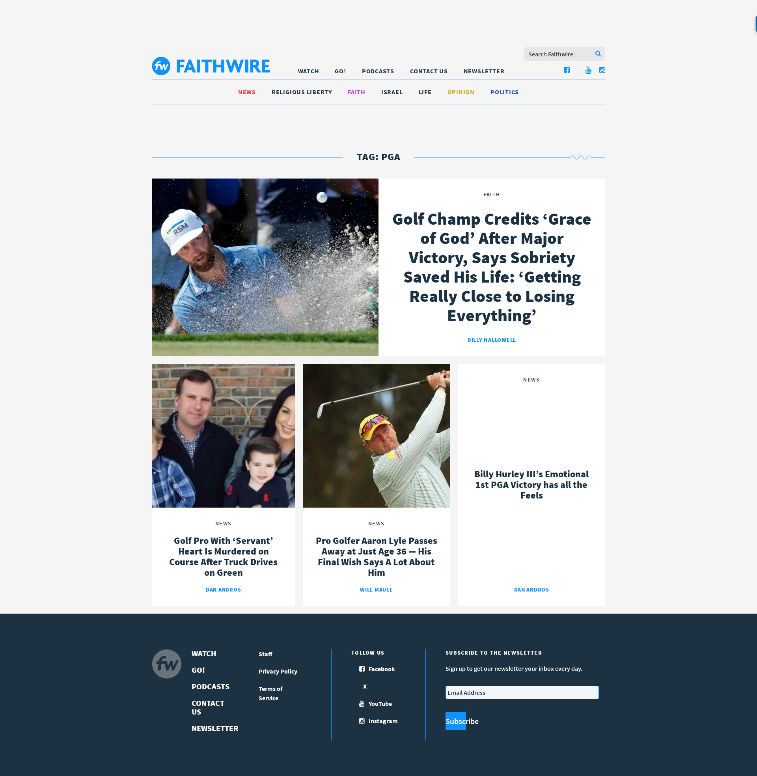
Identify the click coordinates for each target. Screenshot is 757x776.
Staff (265, 654)
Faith (356, 92)
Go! (340, 71)
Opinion (461, 92)
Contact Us (429, 71)
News (247, 92)
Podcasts (378, 71)
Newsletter (484, 71)
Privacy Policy (278, 671)
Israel (392, 92)
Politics (504, 92)
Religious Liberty (302, 92)
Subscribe (456, 721)
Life (425, 92)
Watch (308, 71)
